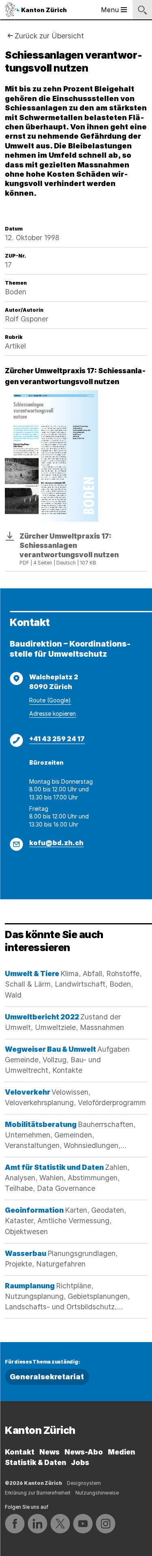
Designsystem (84, 1483)
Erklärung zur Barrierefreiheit (38, 1493)
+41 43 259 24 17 (57, 739)
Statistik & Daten (35, 1462)
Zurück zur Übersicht (49, 36)
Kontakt (19, 1452)
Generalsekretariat (47, 1376)
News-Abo (83, 1452)
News (49, 1452)
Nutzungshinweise (97, 1493)
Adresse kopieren (52, 713)
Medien (121, 1452)
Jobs (80, 1462)
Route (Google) (50, 700)
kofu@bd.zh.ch (56, 843)
